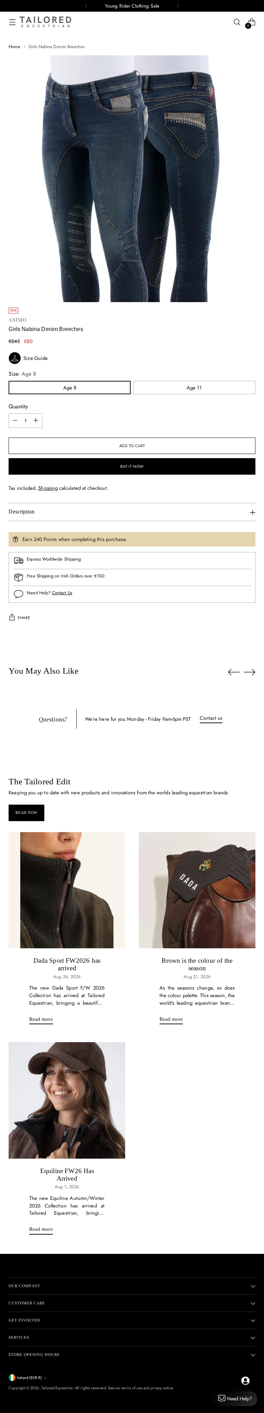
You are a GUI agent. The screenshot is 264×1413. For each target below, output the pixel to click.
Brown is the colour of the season (197, 964)
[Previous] (86, 6)
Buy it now (132, 466)
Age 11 (194, 387)
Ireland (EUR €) (29, 1377)
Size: (22, 374)
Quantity (18, 406)
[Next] (177, 6)
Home (14, 46)
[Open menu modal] (12, 22)
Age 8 (69, 387)
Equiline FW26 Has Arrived (67, 1174)
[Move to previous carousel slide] (234, 672)
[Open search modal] (237, 22)
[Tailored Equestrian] (45, 21)
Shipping (48, 488)
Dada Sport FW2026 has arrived (66, 964)
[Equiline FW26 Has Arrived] (67, 1100)
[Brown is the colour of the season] (197, 890)
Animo (18, 319)
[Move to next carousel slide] (249, 672)
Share (24, 617)
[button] (132, 358)
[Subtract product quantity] (15, 421)
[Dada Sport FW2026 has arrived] (67, 890)
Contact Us (62, 592)
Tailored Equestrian (57, 1388)
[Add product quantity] (36, 421)
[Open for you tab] (245, 1380)
